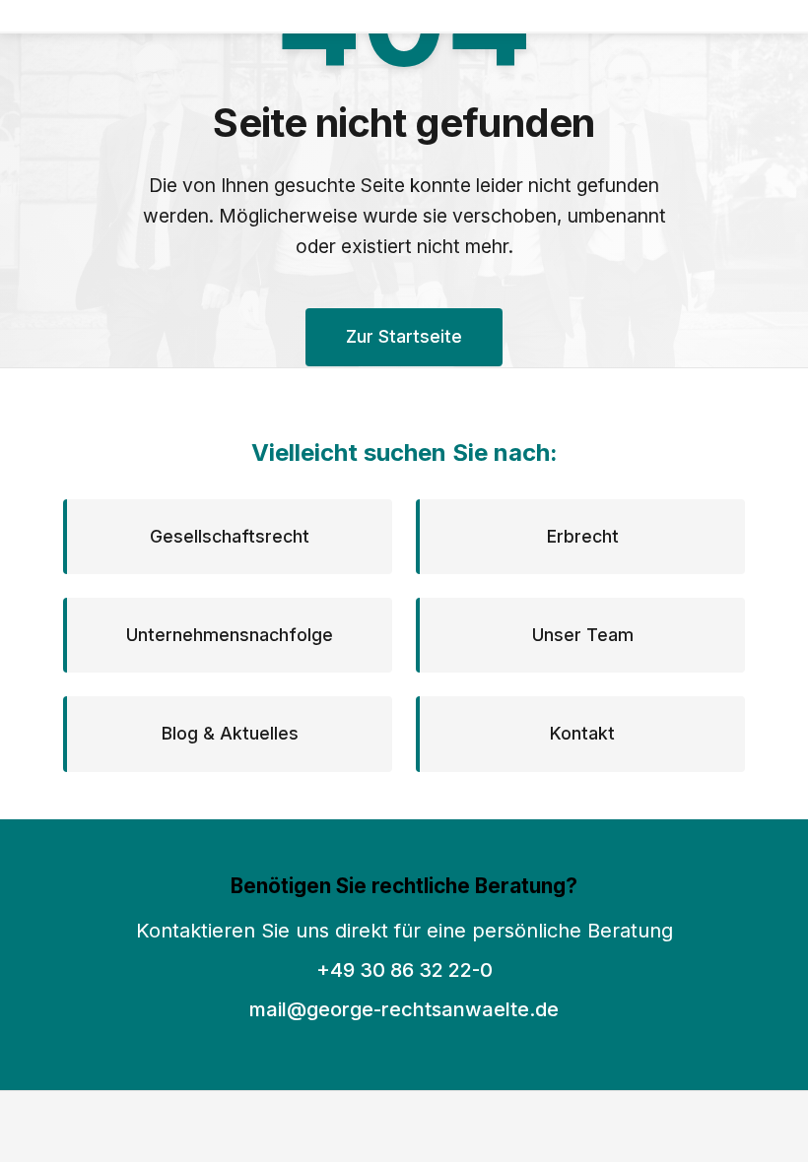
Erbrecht (583, 536)
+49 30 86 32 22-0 (404, 970)
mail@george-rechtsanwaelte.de (404, 1009)
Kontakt (582, 733)
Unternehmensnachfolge (229, 634)
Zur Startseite (404, 336)
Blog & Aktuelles (230, 733)
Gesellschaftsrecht (229, 536)
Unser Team (583, 634)
